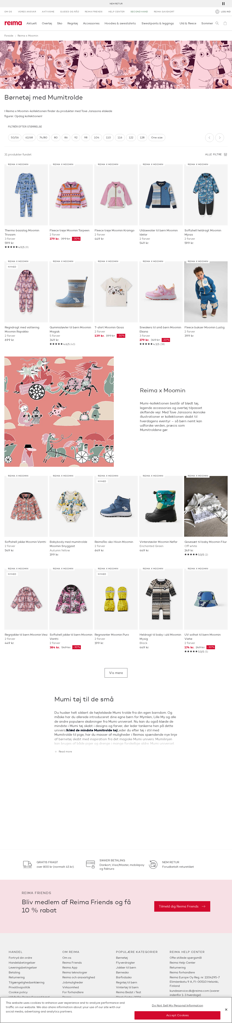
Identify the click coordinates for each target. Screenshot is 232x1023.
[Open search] (217, 23)
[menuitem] (35, 957)
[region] (105, 137)
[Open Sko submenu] (63, 23)
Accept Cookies (177, 1015)
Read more (65, 751)
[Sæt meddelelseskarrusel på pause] (223, 3)
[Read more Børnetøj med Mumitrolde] (116, 741)
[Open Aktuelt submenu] (38, 23)
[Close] (226, 1010)
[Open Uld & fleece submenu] (197, 23)
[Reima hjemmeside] (13, 23)
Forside (8, 35)
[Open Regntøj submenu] (79, 23)
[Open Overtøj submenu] (53, 23)
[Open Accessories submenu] (101, 23)
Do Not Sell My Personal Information (177, 1005)
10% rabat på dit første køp (116, 3)
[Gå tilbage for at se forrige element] (209, 137)
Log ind (226, 11)
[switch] (14, 137)
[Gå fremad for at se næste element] (219, 137)
